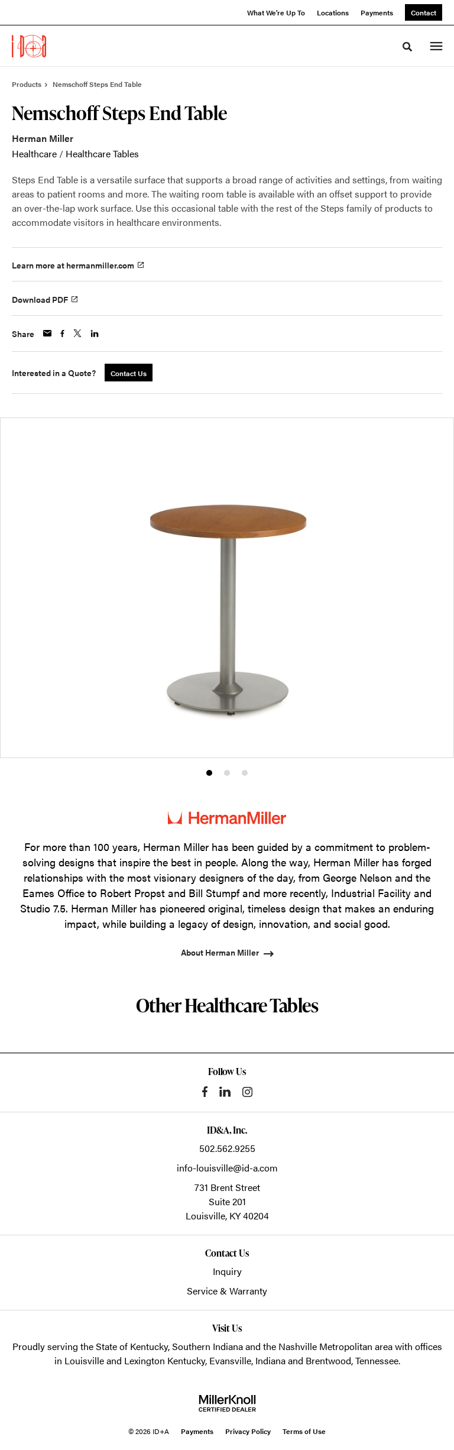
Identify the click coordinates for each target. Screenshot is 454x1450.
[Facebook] (204, 1091)
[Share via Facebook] (62, 333)
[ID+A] (29, 46)
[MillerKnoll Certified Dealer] (227, 1403)
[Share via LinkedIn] (94, 333)
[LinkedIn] (225, 1091)
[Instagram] (247, 1092)
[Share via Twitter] (77, 333)
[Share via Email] (47, 333)
